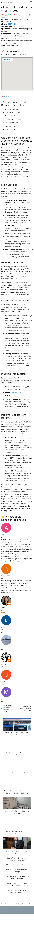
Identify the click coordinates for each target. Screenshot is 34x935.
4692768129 (11, 24)
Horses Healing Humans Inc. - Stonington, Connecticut (7, 708)
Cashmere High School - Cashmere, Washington (25, 708)
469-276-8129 (15, 392)
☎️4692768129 (5, 96)
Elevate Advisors (7, 2)
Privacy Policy (6, 911)
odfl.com (15, 396)
